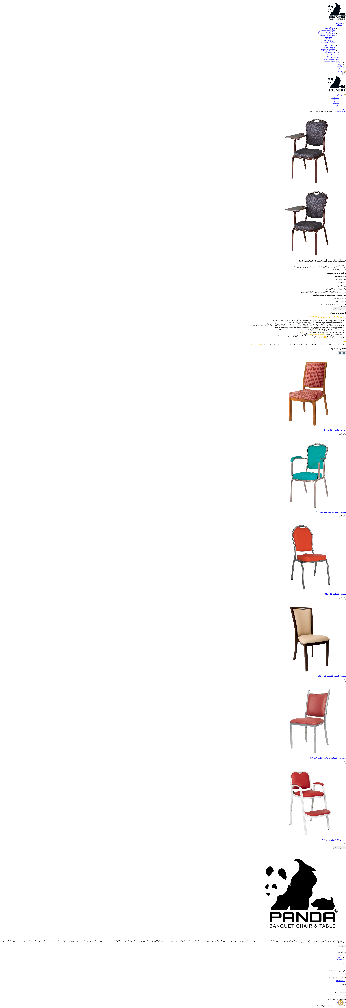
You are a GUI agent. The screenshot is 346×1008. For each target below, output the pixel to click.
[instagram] (340, 948)
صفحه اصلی (338, 23)
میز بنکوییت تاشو (330, 45)
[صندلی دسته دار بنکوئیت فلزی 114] (310, 508)
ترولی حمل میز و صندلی (331, 61)
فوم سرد (324, 335)
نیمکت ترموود (335, 57)
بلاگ (337, 106)
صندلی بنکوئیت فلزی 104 (335, 594)
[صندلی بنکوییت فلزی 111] (310, 426)
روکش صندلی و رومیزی (331, 59)
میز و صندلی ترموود (333, 55)
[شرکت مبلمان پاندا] (337, 20)
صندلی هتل (328, 37)
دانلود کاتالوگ (340, 71)
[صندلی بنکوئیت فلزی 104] (310, 590)
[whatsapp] (344, 948)
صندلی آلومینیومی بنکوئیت (327, 30)
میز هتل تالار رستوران (328, 50)
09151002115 (340, 981)
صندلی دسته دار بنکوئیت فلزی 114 (330, 512)
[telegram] (342, 948)
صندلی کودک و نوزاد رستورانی (326, 33)
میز (338, 43)
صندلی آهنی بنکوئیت (329, 28)
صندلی (337, 26)
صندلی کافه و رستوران (328, 42)
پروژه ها (340, 62)
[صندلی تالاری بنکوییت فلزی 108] (310, 672)
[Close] (344, 73)
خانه (344, 111)
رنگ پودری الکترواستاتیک (317, 334)
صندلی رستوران (327, 40)
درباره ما (339, 66)
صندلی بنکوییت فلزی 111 (335, 430)
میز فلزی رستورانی (329, 47)
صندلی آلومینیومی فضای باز (327, 31)
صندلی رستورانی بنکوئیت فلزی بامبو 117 (328, 758)
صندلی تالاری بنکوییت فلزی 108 (332, 676)
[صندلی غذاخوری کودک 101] (310, 836)
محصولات (339, 25)
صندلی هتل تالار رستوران (327, 35)
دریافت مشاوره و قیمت (339, 109)
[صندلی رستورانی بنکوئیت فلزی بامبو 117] (310, 754)
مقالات (340, 64)
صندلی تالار (328, 38)
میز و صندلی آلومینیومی (331, 54)
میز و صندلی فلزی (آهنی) (331, 52)
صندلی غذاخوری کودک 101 (334, 839)
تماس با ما (339, 67)
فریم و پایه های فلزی (325, 337)
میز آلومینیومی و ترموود (328, 49)
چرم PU (303, 332)
